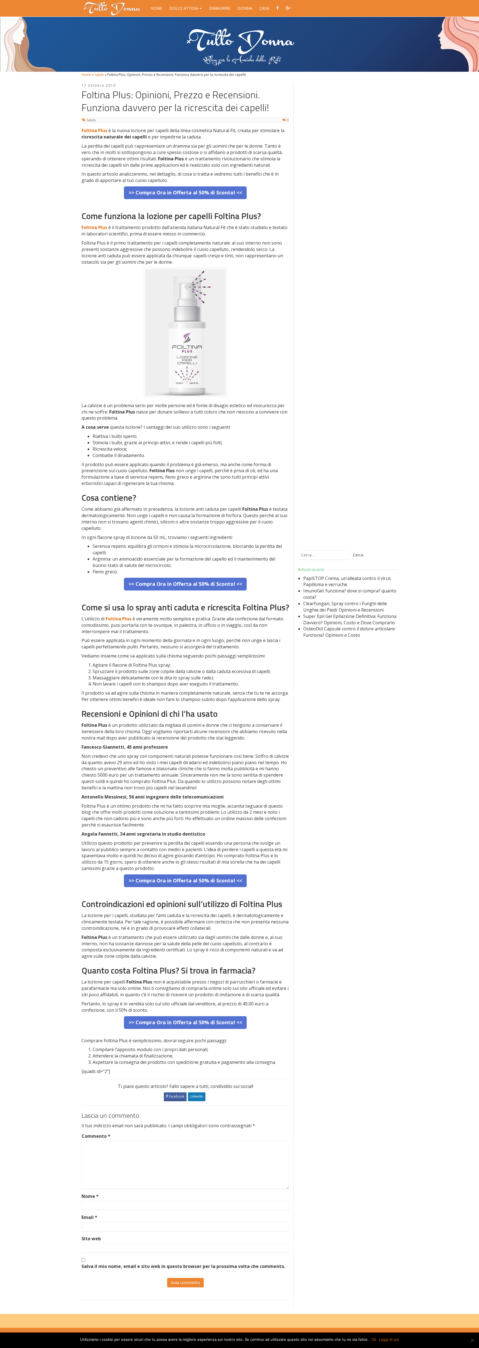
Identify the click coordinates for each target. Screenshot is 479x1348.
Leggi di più (389, 1339)
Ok (373, 1339)
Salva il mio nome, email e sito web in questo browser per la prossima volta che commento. (183, 1266)
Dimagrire (219, 8)
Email (89, 1217)
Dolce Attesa (184, 8)
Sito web (91, 1239)
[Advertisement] (348, 312)
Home (156, 8)
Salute (99, 74)
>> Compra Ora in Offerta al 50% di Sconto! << (185, 192)
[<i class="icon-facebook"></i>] (277, 8)
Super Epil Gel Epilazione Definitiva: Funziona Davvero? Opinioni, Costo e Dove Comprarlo (349, 619)
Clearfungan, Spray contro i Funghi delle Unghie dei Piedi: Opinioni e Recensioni (345, 606)
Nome (90, 1196)
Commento (95, 1136)
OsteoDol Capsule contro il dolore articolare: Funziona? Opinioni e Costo (349, 632)
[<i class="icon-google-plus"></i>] (288, 8)
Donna (245, 8)
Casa (264, 8)
